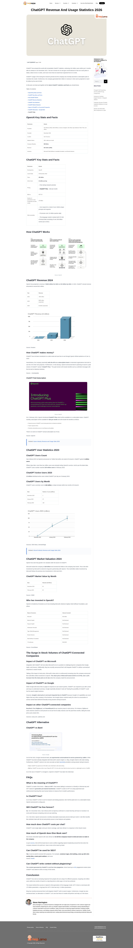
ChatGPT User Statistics (34, 102)
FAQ (47, 927)
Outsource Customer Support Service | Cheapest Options (100, 98)
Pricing (102, 3)
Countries (65, 3)
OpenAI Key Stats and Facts (35, 92)
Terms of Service (40, 927)
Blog (97, 3)
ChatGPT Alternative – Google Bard (36, 109)
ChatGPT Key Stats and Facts (35, 95)
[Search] (105, 81)
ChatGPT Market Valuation (34, 104)
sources (32, 843)
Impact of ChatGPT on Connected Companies (39, 107)
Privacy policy (30, 927)
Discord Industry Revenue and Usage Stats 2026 (46, 550)
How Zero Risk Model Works (87, 3)
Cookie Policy (53, 927)
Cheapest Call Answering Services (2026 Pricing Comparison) (99, 91)
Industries (74, 3)
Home (51, 3)
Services (57, 3)
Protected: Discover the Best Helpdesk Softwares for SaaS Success (100, 104)
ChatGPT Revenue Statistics (35, 100)
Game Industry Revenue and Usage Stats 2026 (46, 441)
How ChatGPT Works (33, 97)
